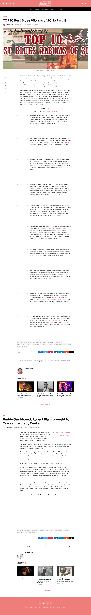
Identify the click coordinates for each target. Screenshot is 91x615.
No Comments (28, 427)
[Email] (5, 95)
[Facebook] (5, 78)
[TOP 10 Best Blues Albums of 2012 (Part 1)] (45, 48)
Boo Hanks (35, 342)
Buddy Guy (27, 530)
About (64, 607)
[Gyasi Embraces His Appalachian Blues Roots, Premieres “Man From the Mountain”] (45, 571)
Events (52, 607)
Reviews (5, 16)
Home (27, 607)
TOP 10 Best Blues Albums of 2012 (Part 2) (59, 360)
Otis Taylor (50, 344)
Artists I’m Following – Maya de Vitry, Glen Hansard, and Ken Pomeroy (45, 395)
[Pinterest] (5, 92)
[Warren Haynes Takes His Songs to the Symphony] (25, 386)
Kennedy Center (58, 530)
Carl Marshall (43, 342)
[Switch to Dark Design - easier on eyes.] (86, 9)
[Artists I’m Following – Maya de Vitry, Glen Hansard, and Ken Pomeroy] (45, 386)
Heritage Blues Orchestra (23, 344)
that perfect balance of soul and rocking (54, 299)
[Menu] (3, 9)
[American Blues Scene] (45, 3)
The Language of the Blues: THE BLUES (33, 546)
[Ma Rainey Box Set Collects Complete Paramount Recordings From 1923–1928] (65, 571)
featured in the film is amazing (53, 320)
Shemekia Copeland (22, 346)
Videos (58, 607)
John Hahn (55, 297)
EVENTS (53, 9)
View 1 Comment (45, 404)
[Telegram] (5, 88)
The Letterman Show (30, 532)
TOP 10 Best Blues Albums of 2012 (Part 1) (59, 546)
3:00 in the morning (53, 85)
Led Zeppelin (67, 530)
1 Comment (28, 24)
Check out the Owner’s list (49, 111)
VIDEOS (60, 9)
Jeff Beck (42, 530)
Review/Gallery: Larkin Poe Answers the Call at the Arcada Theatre (65, 395)
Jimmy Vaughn (49, 530)
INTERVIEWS (45, 9)
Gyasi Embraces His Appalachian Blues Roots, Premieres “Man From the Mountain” (44, 580)
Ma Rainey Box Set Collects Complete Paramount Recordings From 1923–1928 (65, 579)
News (4, 415)
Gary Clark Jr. (59, 342)
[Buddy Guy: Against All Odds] (25, 571)
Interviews (45, 607)
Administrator (10, 427)
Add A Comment (45, 590)
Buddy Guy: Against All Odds (25, 578)
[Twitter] (5, 82)
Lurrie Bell (43, 344)
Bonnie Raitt (20, 530)
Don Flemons (51, 342)
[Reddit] (5, 85)
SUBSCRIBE (84, 3)
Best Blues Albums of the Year (24, 342)
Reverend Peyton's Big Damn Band (62, 344)
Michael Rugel (10, 24)
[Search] (88, 9)
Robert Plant (20, 532)
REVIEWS (37, 9)
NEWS (30, 9)
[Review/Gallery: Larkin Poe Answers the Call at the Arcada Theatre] (65, 386)
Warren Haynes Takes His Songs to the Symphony (24, 394)
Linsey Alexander (35, 344)
